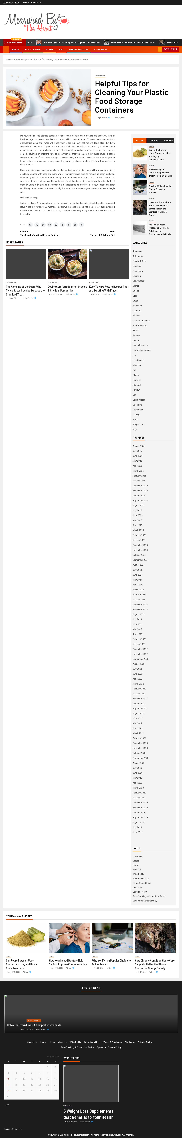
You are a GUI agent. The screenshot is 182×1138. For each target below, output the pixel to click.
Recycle (136, 380)
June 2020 (138, 773)
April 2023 (137, 634)
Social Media (139, 400)
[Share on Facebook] (30, 224)
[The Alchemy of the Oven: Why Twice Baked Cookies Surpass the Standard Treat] (26, 264)
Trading (136, 414)
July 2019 (137, 827)
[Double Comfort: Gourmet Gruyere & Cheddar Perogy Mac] (67, 264)
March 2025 (138, 530)
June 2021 (138, 718)
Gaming (136, 335)
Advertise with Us (141, 878)
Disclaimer (138, 887)
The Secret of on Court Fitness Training (39, 233)
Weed (135, 419)
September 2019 (140, 817)
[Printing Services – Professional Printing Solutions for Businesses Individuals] (140, 228)
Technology (138, 409)
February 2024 (139, 594)
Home (26, 3)
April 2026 (137, 466)
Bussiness (138, 271)
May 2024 (137, 580)
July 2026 (137, 451)
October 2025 (139, 495)
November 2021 (140, 698)
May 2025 (137, 520)
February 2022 (139, 688)
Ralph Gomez (102, 118)
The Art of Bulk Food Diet (102, 233)
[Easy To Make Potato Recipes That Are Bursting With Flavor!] (109, 264)
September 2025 (140, 500)
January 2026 (139, 480)
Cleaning (137, 276)
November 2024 (140, 550)
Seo (134, 395)
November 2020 (140, 748)
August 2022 (139, 664)
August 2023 (139, 614)
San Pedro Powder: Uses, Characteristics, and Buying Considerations (22, 964)
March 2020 (138, 788)
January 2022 (139, 693)
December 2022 (140, 649)
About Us (137, 869)
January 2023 (139, 644)
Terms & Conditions (142, 883)
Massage (137, 365)
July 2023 (137, 619)
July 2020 (137, 768)
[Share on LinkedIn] (43, 224)
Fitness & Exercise (78, 49)
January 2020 (139, 797)
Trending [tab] (168, 140)
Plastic (136, 375)
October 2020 (139, 753)
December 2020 (140, 743)
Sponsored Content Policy (145, 900)
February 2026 (139, 476)
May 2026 (137, 461)
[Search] (155, 49)
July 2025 (137, 510)
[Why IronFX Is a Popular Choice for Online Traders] (140, 187)
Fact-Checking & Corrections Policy (149, 896)
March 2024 (138, 589)
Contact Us (36, 3)
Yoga (135, 429)
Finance (151, 182)
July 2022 (137, 669)
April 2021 (137, 728)
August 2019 (139, 822)
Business (152, 221)
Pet (134, 370)
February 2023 (139, 639)
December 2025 (140, 485)
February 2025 (139, 535)
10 (8, 1079)
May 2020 (137, 778)
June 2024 (138, 575)
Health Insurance (140, 345)
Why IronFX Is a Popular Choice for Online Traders (112, 42)
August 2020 (139, 763)
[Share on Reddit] (62, 224)
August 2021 (139, 713)
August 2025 (139, 505)
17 (8, 1085)
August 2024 (139, 565)
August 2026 (139, 446)
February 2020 (139, 792)
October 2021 (139, 703)
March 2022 (138, 684)
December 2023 (140, 604)
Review (136, 390)
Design (136, 291)
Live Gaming (138, 360)
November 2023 (140, 609)
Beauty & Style (32, 49)
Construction (138, 281)
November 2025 (140, 490)
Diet (61, 49)
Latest (136, 861)
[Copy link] (81, 224)
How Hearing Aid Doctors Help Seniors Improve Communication (51, 42)
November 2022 (140, 654)
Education (137, 305)
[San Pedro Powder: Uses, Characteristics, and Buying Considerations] (140, 153)
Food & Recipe (100, 49)
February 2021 (139, 738)
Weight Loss (139, 424)
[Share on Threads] (75, 224)
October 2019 (139, 812)
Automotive (138, 256)
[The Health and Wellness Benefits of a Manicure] (91, 1014)
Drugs (135, 301)
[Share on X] (36, 224)
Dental (49, 49)
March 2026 (138, 471)
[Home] (6, 49)
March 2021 (138, 733)
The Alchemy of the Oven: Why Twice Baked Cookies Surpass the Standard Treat (25, 290)
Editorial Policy (140, 892)
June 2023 (138, 624)
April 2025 (137, 525)
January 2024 (139, 599)
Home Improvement (142, 350)
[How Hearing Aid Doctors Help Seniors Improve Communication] (140, 171)
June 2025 (138, 515)
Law (135, 355)
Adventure (137, 251)
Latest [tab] (139, 140)
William (26, 972)
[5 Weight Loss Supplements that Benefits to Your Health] (91, 1083)
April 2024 (137, 584)
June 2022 (138, 674)
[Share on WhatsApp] (49, 224)
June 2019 (138, 832)
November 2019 (140, 807)
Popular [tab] (154, 140)
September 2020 (140, 758)
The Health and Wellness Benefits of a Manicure (34, 1025)
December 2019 (140, 802)
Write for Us (138, 874)
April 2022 (137, 679)
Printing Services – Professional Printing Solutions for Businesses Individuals (160, 229)
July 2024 (137, 570)
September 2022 (140, 659)
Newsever (115, 1135)
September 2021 (140, 708)
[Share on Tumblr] (68, 224)
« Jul (6, 1104)
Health (15, 49)
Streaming (137, 405)
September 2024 (140, 560)
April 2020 (137, 783)
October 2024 (139, 555)
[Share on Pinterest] (55, 224)
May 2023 (137, 629)
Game (135, 330)
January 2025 (139, 540)
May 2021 (137, 723)
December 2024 (140, 545)
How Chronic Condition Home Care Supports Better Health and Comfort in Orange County (160, 208)
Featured (137, 310)
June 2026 (138, 456)
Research (137, 385)
